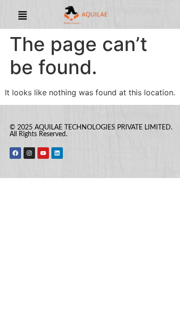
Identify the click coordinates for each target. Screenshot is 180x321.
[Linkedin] (57, 153)
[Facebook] (15, 153)
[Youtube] (43, 153)
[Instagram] (29, 153)
